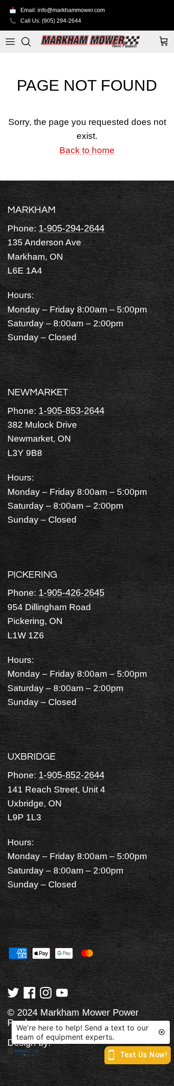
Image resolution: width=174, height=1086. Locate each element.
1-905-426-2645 (71, 592)
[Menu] (10, 41)
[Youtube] (62, 992)
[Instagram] (46, 992)
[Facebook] (29, 992)
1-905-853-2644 (71, 411)
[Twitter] (13, 992)
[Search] (30, 41)
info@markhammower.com (71, 10)
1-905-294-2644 (71, 228)
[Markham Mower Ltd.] (90, 41)
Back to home (87, 150)
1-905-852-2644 (71, 775)
